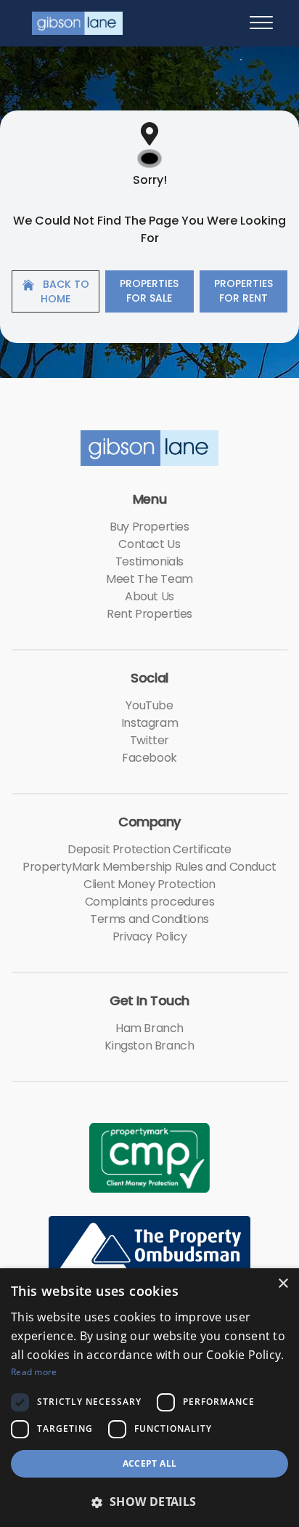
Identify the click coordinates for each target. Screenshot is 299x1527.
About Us (149, 596)
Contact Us (149, 544)
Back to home (64, 291)
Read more (34, 1372)
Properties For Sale (149, 290)
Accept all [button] (150, 1463)
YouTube (149, 705)
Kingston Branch (149, 1045)
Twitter (149, 740)
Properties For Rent (243, 290)
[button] (149, 1501)
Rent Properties (149, 613)
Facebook (149, 757)
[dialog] (149, 1397)
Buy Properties (149, 526)
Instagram (149, 722)
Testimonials (149, 561)
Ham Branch (149, 1028)
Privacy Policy (149, 936)
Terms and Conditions (149, 919)
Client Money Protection (149, 884)
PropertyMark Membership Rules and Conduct (149, 866)
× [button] (282, 1283)
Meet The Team (149, 579)
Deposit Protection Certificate (149, 849)
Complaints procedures (150, 901)
